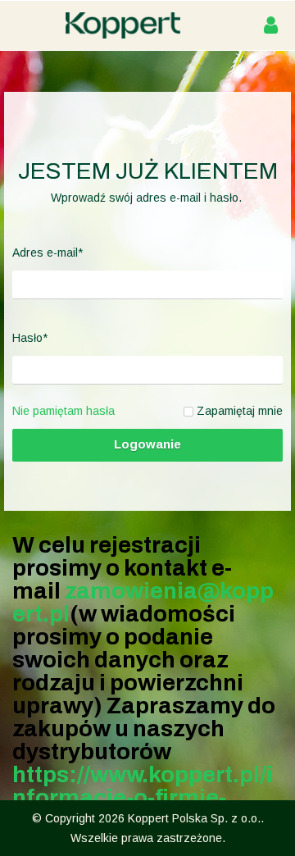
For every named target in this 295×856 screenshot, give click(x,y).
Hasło (30, 337)
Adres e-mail (47, 252)
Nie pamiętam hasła (63, 410)
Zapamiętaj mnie (240, 410)
